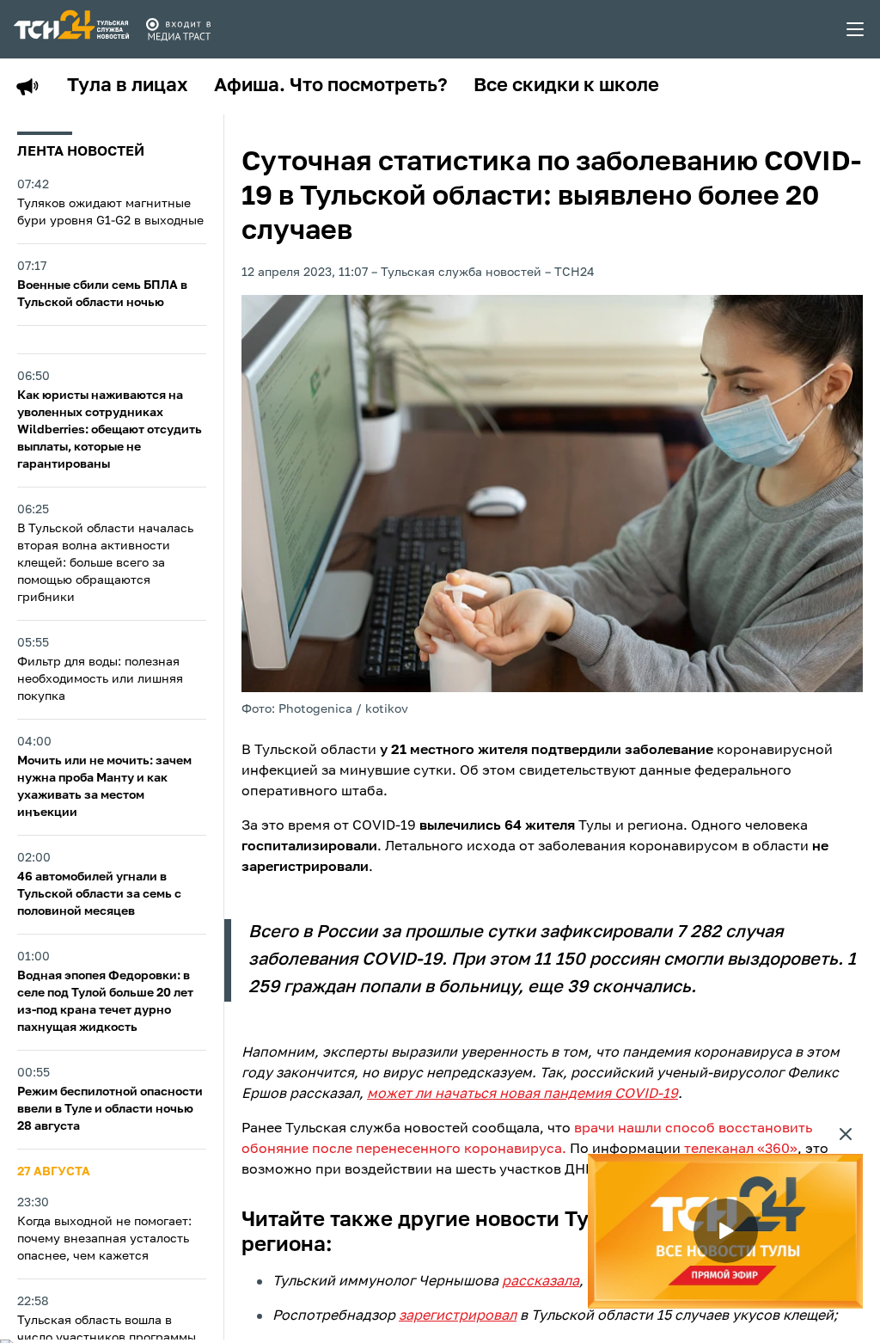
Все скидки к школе (566, 86)
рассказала (540, 1282)
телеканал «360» (741, 1149)
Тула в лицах (127, 86)
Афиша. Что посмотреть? (331, 86)
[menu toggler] (856, 29)
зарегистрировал (457, 1316)
